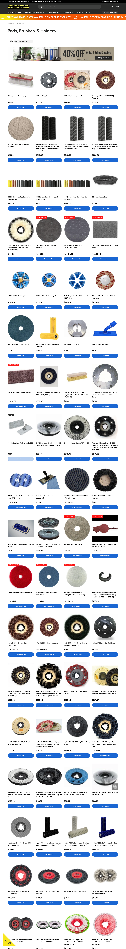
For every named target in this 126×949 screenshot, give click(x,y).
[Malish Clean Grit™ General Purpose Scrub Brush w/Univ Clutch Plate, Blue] (105, 726)
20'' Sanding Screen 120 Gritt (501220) (46, 246)
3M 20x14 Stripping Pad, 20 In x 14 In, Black (105, 246)
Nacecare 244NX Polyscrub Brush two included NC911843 (48, 941)
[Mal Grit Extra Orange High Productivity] (21, 627)
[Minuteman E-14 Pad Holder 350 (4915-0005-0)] (21, 827)
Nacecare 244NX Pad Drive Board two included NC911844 (20, 941)
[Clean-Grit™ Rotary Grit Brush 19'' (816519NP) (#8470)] (49, 377)
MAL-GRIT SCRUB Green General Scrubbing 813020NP (75, 644)
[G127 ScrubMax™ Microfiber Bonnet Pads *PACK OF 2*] (21, 480)
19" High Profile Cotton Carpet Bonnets (18, 145)
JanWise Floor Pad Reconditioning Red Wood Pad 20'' (104, 545)
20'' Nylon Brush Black (100, 197)
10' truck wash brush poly (17, 96)
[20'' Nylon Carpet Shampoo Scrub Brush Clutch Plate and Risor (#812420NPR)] (21, 229)
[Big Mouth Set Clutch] (77, 328)
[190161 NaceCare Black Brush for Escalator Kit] (77, 181)
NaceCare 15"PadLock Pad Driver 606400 (47, 892)
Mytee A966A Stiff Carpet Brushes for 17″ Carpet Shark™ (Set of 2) (104, 844)
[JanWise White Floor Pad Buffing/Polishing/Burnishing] (77, 577)
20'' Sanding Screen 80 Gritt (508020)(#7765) (74, 246)
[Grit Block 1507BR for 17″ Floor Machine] (105, 480)
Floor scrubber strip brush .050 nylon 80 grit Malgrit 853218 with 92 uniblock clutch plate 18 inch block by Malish (105, 446)
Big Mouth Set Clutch (71, 344)
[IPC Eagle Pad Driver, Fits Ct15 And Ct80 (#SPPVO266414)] (49, 528)
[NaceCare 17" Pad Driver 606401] (77, 875)
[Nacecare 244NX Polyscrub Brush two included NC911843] (49, 924)
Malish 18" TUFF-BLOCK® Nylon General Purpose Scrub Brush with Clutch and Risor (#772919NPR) (48, 693)
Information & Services (33, 12)
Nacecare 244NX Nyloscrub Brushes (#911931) (102, 892)
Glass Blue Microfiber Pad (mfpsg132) (45, 497)
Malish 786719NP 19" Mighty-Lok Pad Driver (77, 743)
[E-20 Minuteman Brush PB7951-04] (77, 427)
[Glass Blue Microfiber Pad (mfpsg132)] (49, 480)
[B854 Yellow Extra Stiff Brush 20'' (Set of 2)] (49, 328)
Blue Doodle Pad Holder (100, 344)
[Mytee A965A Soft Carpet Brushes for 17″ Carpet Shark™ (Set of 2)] (77, 827)
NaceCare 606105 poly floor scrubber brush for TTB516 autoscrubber (74, 942)
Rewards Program (53, 12)
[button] (117, 7)
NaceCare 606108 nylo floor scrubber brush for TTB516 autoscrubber (102, 942)
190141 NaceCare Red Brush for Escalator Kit (19, 198)
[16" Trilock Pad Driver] (49, 80)
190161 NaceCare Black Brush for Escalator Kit (75, 198)
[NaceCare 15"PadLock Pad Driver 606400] (49, 875)
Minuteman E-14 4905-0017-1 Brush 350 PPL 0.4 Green (105, 793)
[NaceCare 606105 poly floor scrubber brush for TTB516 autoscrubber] (77, 924)
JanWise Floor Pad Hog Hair (73, 544)
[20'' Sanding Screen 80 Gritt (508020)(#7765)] (77, 229)
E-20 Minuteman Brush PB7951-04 (76, 443)
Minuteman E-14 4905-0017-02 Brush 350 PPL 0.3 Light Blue (75, 793)
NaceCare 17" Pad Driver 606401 (75, 891)
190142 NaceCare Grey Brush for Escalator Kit (47, 198)
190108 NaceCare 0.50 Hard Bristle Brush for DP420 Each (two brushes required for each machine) (105, 146)
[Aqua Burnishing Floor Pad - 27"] (21, 328)
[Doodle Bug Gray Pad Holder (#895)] (21, 427)
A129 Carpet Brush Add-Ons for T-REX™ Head (76, 297)
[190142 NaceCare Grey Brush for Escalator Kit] (49, 181)
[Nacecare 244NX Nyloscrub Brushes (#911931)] (105, 875)
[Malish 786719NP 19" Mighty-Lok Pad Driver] (77, 726)
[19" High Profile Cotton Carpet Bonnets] (21, 128)
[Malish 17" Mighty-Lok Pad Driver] (105, 627)
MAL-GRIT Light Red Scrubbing (47, 643)
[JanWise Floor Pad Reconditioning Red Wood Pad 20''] (105, 528)
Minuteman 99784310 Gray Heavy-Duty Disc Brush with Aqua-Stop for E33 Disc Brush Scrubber (49, 794)
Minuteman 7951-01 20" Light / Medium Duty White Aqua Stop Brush (19, 794)
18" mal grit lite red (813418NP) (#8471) (103, 97)
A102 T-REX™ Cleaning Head (18, 296)
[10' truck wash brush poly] (21, 80)
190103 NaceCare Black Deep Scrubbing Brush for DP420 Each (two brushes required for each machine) (47, 147)
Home (9, 23)
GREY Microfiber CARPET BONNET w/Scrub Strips (76, 497)
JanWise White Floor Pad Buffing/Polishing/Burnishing (74, 594)
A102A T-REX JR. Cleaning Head (47, 296)
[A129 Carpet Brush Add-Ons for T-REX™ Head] (77, 280)
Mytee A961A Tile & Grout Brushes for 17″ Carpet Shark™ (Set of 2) (48, 844)
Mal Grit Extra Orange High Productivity (17, 644)
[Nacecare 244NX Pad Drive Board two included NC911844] (21, 924)
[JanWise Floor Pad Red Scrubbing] (21, 577)
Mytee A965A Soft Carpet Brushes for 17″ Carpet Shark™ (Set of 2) (76, 844)
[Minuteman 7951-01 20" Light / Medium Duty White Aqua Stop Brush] (21, 777)
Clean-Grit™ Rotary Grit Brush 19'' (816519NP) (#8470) (48, 394)
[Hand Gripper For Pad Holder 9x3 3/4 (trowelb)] (21, 528)
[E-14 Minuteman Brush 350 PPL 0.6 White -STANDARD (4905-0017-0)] (49, 427)
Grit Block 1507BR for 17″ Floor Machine (103, 497)
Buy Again (67, 12)
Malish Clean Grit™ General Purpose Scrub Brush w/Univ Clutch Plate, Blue (105, 744)
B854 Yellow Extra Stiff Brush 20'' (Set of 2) (47, 345)
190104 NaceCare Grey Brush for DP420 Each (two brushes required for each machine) (76, 146)
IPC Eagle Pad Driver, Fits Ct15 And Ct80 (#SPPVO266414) (48, 545)
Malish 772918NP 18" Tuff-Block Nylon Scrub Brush (19, 743)
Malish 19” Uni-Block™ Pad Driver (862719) (76, 692)
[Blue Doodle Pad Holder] (105, 328)
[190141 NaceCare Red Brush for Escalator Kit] (21, 181)
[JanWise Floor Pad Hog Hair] (77, 528)
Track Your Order (82, 12)
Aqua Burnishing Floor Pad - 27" (19, 344)
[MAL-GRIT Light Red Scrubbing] (49, 627)
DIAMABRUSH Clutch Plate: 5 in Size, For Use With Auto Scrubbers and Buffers (105, 395)
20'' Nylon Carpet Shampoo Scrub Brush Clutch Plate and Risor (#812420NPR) (20, 247)
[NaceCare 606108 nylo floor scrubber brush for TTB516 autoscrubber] (105, 924)
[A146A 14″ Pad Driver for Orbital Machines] (105, 280)
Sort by (10, 41)
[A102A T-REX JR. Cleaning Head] (49, 280)
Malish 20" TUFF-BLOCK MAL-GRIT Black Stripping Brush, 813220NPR (104, 692)
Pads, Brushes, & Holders (18, 23)
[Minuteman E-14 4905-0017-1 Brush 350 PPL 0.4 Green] (105, 777)
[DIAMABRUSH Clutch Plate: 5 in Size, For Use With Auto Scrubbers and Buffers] (105, 377)
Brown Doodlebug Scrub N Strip (19, 393)
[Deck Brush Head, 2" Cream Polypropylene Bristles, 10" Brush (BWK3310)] (77, 377)
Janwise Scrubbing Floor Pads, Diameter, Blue (47, 594)
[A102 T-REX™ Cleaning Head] (21, 280)
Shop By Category (14, 12)
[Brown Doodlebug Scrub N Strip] (21, 377)
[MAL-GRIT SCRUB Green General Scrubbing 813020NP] (77, 627)
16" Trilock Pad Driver (43, 96)
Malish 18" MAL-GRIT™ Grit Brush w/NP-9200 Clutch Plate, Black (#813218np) (19, 693)
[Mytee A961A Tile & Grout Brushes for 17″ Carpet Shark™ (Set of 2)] (49, 827)
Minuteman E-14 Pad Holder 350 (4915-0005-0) (19, 844)
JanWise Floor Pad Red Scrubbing (20, 592)
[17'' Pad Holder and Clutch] (77, 80)
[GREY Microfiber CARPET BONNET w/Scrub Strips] (77, 480)
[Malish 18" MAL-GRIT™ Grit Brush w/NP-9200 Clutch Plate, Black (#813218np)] (21, 675)
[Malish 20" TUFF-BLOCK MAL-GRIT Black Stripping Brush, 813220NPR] (105, 675)
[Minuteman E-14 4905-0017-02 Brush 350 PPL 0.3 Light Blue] (77, 777)
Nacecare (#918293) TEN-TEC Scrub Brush (18, 892)
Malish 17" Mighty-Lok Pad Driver (104, 643)
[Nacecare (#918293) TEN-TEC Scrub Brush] (21, 875)
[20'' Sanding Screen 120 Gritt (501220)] (49, 229)
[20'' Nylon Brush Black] (105, 181)
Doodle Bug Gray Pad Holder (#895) (20, 443)
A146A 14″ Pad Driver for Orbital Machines (103, 297)
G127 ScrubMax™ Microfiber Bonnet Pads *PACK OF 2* (21, 497)
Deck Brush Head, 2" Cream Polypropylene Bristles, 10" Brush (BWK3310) (76, 395)
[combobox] (69, 7)
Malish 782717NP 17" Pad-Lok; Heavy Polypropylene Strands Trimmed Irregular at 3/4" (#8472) (49, 744)
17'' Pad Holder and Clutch (73, 96)
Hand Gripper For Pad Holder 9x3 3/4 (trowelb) (21, 545)
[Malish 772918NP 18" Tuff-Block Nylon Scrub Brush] (21, 726)
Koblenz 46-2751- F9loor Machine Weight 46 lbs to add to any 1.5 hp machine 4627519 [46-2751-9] (104, 595)
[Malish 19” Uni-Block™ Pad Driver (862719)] (77, 675)
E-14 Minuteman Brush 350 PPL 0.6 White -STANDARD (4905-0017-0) (48, 444)
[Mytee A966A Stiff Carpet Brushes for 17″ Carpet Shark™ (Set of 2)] (105, 827)
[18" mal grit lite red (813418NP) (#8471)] (105, 80)
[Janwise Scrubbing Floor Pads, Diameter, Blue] (49, 577)
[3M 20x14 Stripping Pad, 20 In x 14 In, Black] (105, 229)
